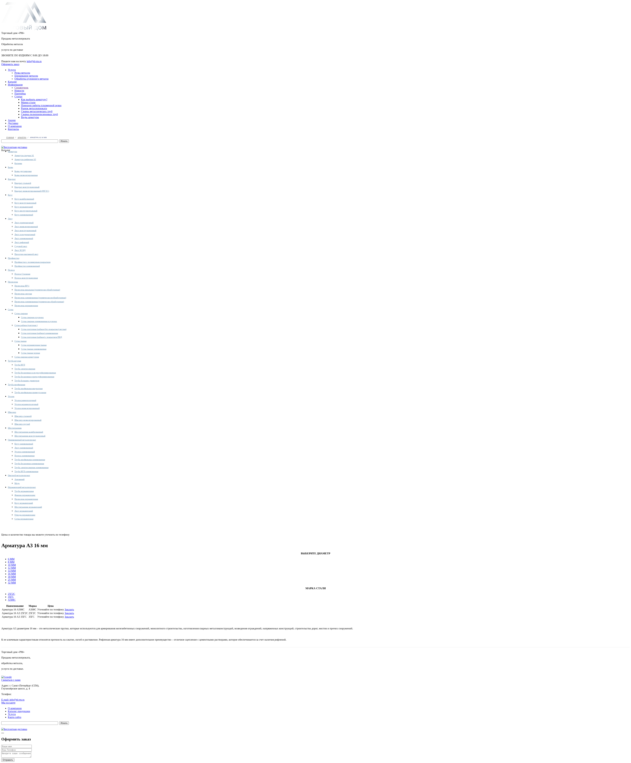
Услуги (12, 69)
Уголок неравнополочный (26, 404)
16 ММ (12, 573)
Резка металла (22, 72)
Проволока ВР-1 (21, 286)
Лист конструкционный (25, 230)
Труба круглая (14, 361)
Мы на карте (8, 702)
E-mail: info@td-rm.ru (12, 699)
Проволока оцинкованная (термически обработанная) (39, 301)
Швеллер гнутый (22, 424)
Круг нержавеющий (23, 207)
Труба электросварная (24, 369)
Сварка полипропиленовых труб (39, 114)
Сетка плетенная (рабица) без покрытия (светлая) (43, 329)
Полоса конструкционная (26, 278)
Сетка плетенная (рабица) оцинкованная (39, 333)
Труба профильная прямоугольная (30, 392)
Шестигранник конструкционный (29, 436)
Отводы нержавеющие (24, 515)
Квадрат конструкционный (26, 187)
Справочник (21, 87)
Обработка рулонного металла (31, 78)
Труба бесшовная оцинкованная (29, 463)
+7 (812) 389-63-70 (22, 694)
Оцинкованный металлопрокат (22, 440)
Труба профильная (16, 384)
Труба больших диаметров (26, 380)
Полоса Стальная (22, 274)
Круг (10, 195)
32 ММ (12, 582)
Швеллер (12, 412)
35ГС (11, 596)
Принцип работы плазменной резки (41, 105)
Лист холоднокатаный (24, 234)
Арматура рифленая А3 (25, 159)
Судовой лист (20, 246)
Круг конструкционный (25, 203)
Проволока (13, 282)
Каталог (12, 81)
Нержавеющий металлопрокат (22, 487)
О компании (15, 126)
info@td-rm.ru (34, 61)
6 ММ (11, 559)
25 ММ (12, 579)
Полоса (11, 270)
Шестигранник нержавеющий (28, 507)
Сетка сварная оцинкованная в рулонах (39, 321)
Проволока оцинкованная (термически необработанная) (40, 297)
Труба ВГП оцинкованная (26, 471)
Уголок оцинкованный (24, 451)
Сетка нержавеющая (23, 519)
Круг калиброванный (24, 199)
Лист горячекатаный (24, 222)
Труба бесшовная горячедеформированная (34, 376)
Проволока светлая (23, 293)
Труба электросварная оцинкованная (31, 467)
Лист (10, 218)
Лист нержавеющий (23, 511)
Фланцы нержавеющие (24, 495)
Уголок (11, 396)
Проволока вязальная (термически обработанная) (37, 290)
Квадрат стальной (22, 183)
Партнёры (20, 93)
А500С (12, 599)
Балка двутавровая (23, 171)
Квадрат (12, 179)
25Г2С (11, 593)
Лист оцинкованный (23, 238)
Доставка (13, 123)
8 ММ (11, 562)
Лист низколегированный (26, 226)
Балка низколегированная (26, 175)
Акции (12, 120)
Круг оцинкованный (23, 214)
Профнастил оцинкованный (27, 266)
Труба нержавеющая (24, 491)
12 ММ (12, 567)
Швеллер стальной (23, 416)
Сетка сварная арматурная (26, 357)
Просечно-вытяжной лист (26, 254)
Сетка (10, 309)
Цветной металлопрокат (19, 475)
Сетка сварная (21, 313)
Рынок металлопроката (34, 108)
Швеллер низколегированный (27, 420)
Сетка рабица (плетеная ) (25, 325)
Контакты (13, 129)
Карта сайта (14, 717)
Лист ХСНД (19, 250)
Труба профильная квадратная (28, 388)
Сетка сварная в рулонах (32, 317)
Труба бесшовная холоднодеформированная (35, 372)
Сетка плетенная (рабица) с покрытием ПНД (41, 337)
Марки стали (28, 102)
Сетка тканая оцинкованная (33, 349)
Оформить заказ (10, 64)
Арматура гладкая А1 (24, 155)
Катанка (18, 163)
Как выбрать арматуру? (34, 99)
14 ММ (12, 570)
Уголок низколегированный (27, 408)
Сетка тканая (20, 341)
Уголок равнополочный (25, 400)
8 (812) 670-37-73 (79, 534)
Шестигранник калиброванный (28, 432)
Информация (15, 84)
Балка (10, 167)
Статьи (18, 96)
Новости (19, 90)
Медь (17, 483)
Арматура (12, 151)
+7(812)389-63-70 (11, 58)
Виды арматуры (30, 117)
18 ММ (12, 576)
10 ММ (12, 565)
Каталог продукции (19, 711)
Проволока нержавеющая (26, 305)
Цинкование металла (26, 75)
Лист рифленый (21, 242)
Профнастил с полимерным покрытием (32, 262)
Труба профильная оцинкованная (29, 459)
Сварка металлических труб (36, 111)
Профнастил (13, 258)
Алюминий (19, 479)
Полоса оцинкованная (24, 455)
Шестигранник (15, 428)
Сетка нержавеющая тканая (34, 345)
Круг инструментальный (25, 211)
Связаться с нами (11, 680)
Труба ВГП (19, 365)
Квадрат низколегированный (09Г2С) (31, 191)
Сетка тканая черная (30, 353)
